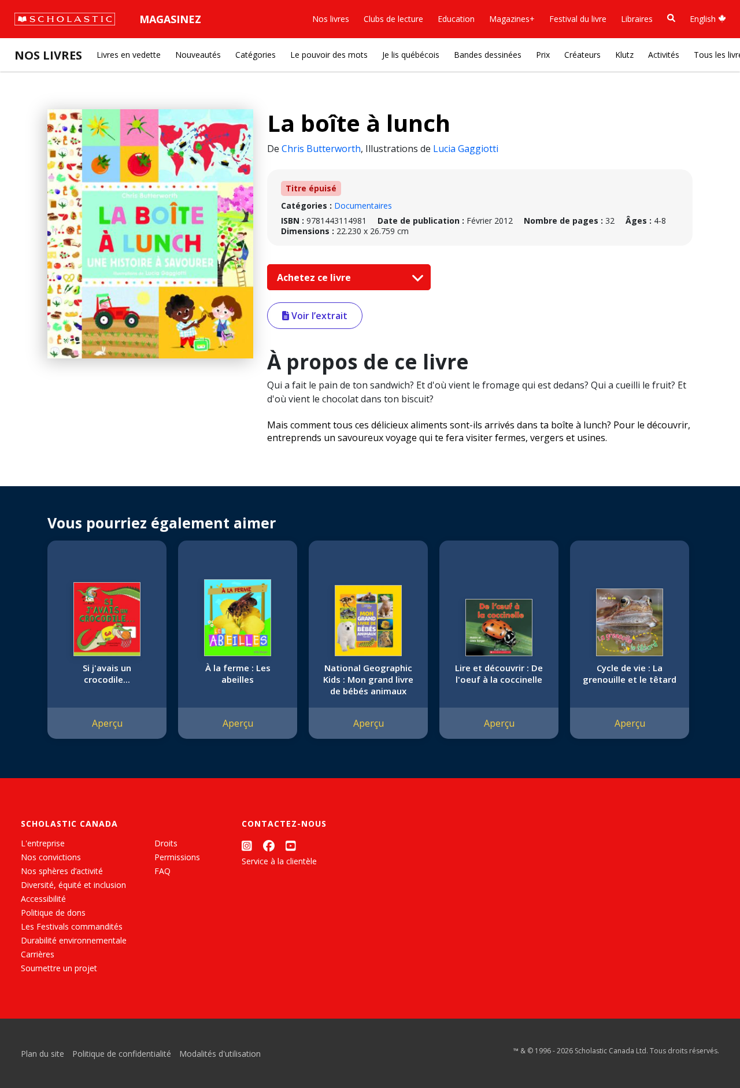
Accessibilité (43, 898)
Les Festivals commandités (72, 926)
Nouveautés (198, 54)
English (704, 18)
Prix (543, 54)
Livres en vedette (129, 54)
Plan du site (42, 1053)
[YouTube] (291, 845)
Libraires (637, 18)
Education (456, 18)
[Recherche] (671, 18)
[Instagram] (247, 845)
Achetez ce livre (315, 277)
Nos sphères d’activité (62, 870)
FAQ (162, 870)
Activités (663, 54)
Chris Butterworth (321, 148)
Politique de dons (53, 912)
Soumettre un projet (59, 968)
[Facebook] (269, 845)
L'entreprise (43, 843)
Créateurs (582, 54)
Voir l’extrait (318, 315)
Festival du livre (577, 18)
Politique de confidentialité (121, 1053)
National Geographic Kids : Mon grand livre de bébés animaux (368, 679)
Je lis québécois (410, 54)
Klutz (624, 54)
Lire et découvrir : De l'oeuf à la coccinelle (499, 673)
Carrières (37, 954)
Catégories (255, 54)
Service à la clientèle (279, 861)
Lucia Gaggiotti (465, 148)
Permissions (177, 857)
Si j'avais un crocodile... (107, 673)
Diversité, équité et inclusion (73, 884)
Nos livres (330, 18)
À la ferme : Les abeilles (238, 673)
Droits (165, 843)
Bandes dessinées (487, 54)
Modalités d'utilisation (220, 1053)
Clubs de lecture (393, 18)
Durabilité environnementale (74, 940)
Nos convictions (51, 857)
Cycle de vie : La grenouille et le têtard (629, 673)
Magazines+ (512, 18)
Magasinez (170, 19)
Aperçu (107, 723)
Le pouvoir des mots (329, 54)
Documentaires (363, 205)
